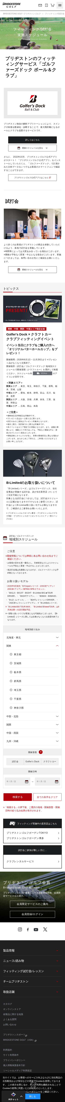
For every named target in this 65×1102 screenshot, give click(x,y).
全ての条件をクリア (47, 797)
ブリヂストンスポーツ (14, 1034)
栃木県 (17, 672)
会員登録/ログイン (32, 914)
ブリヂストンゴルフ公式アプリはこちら (31, 177)
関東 (8, 645)
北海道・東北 (13, 637)
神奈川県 (19, 707)
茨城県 (17, 663)
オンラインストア (12, 1009)
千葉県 (17, 699)
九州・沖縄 (12, 741)
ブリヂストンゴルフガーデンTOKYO (27, 832)
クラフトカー (49, 761)
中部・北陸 (12, 716)
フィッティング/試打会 (54, 14)
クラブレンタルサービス (20, 861)
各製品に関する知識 (13, 1014)
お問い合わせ (9, 1024)
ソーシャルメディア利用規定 (17, 1070)
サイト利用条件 (11, 1055)
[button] (13, 1096)
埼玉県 (17, 690)
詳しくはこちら (32, 140)
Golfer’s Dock (32, 761)
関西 (8, 724)
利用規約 (7, 1050)
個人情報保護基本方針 (14, 1065)
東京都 (17, 654)
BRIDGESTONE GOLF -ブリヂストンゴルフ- (22, 14)
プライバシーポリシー (14, 1060)
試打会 (15, 761)
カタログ (7, 1004)
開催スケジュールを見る (32, 148)
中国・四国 (12, 733)
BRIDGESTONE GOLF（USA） (19, 1040)
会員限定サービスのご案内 (32, 904)
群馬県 (17, 681)
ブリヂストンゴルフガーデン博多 (25, 838)
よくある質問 (9, 1019)
